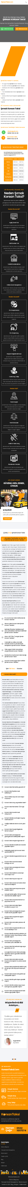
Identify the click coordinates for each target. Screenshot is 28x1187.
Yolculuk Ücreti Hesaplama (8, 1150)
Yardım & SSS (4, 1156)
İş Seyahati (7, 510)
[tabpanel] (14, 506)
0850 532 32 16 (8, 29)
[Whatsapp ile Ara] (3, 132)
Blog (2, 1159)
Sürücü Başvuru (5, 1147)
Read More (7, 518)
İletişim (3, 1162)
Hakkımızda (4, 1166)
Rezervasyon (4, 1153)
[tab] (14, 147)
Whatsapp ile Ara (13, 131)
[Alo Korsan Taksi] (3, 138)
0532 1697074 (21, 1129)
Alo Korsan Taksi (12, 137)
